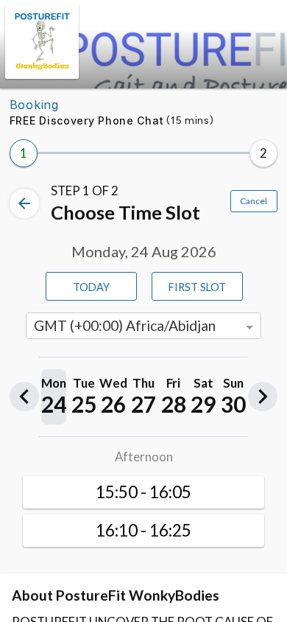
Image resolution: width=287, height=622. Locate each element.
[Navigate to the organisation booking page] (42, 74)
